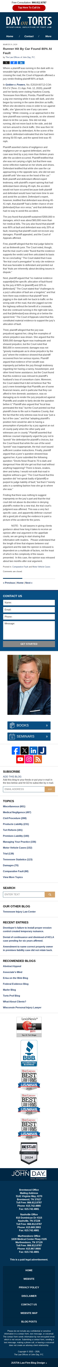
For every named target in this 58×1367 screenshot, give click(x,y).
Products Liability (16, 824)
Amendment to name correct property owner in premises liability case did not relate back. (28, 948)
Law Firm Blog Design (28, 1363)
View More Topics (13, 877)
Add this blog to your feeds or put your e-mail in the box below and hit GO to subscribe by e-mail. (28, 781)
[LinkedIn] (33, 751)
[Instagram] (29, 759)
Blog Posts (29, 1321)
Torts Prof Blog (11, 995)
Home (9, 36)
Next (28, 583)
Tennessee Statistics (17, 859)
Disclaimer (29, 1296)
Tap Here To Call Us (29, 7)
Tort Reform (12, 830)
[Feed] (37, 759)
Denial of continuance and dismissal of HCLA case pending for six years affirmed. (28, 939)
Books (23, 725)
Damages (10, 865)
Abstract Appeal (12, 966)
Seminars (25, 736)
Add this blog (12, 776)
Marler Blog (9, 990)
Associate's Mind (12, 972)
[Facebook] (15, 751)
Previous (9, 583)
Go (50, 789)
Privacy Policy (29, 1287)
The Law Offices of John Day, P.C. (29, 1354)
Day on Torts (29, 22)
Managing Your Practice (19, 842)
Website (29, 1279)
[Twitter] (24, 751)
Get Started (29, 644)
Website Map (29, 1313)
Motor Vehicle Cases (41, 567)
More (48, 36)
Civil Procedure (14, 818)
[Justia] (42, 751)
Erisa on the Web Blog (15, 978)
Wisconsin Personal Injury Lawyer (22, 1007)
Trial (8, 853)
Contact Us (29, 1304)
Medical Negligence (17, 812)
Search (50, 894)
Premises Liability (16, 836)
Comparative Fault (20, 567)
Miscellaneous (14, 806)
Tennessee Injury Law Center (19, 911)
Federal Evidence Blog (16, 984)
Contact (29, 36)
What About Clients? (14, 1001)
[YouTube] (20, 759)
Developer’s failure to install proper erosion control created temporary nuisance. (27, 930)
